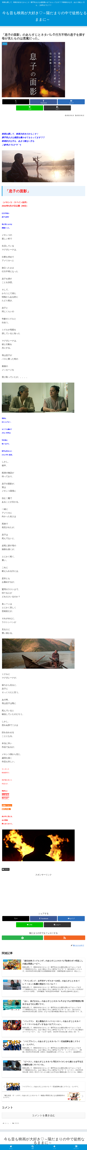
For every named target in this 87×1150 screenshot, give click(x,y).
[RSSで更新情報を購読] (64, 937)
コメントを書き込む (43, 1115)
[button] (57, 107)
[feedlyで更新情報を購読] (22, 937)
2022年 (6, 869)
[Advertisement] (43, 123)
